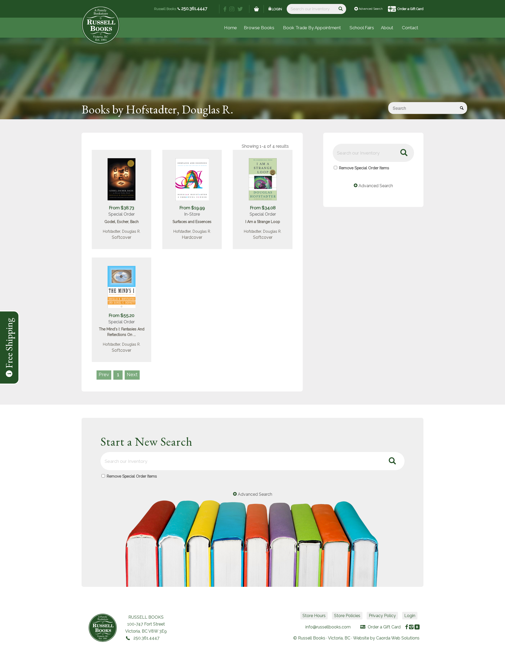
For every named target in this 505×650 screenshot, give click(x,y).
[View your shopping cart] (256, 9)
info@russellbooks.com (328, 626)
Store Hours (314, 615)
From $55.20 (121, 315)
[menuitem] (361, 28)
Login (277, 9)
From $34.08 (263, 207)
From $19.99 (192, 207)
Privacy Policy (382, 615)
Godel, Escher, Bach (121, 222)
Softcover (121, 237)
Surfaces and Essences (192, 222)
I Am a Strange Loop (262, 222)
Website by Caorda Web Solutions (386, 638)
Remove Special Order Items (364, 168)
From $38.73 (121, 207)
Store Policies (347, 615)
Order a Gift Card (410, 9)
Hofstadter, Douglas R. (121, 231)
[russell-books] (101, 25)
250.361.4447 (193, 8)
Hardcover (192, 237)
